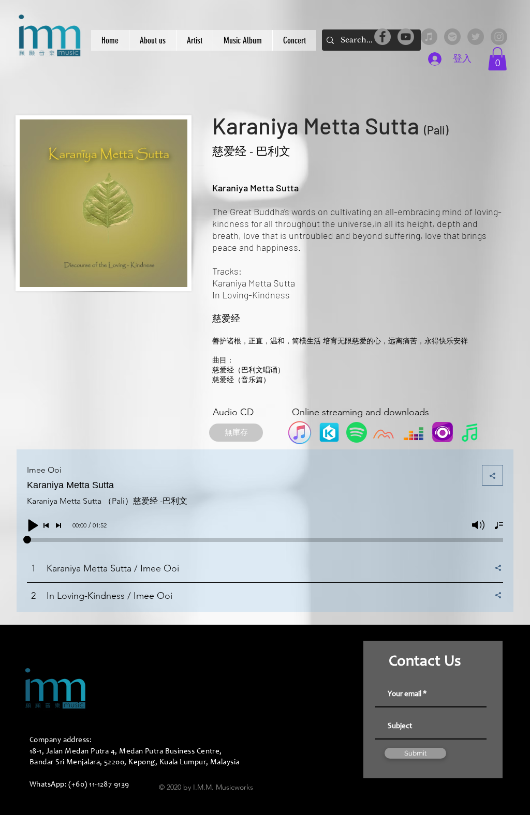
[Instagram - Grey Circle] (499, 36)
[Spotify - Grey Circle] (452, 36)
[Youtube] (406, 36)
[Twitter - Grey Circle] (475, 36)
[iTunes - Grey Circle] (429, 36)
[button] (497, 58)
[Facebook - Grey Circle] (382, 36)
